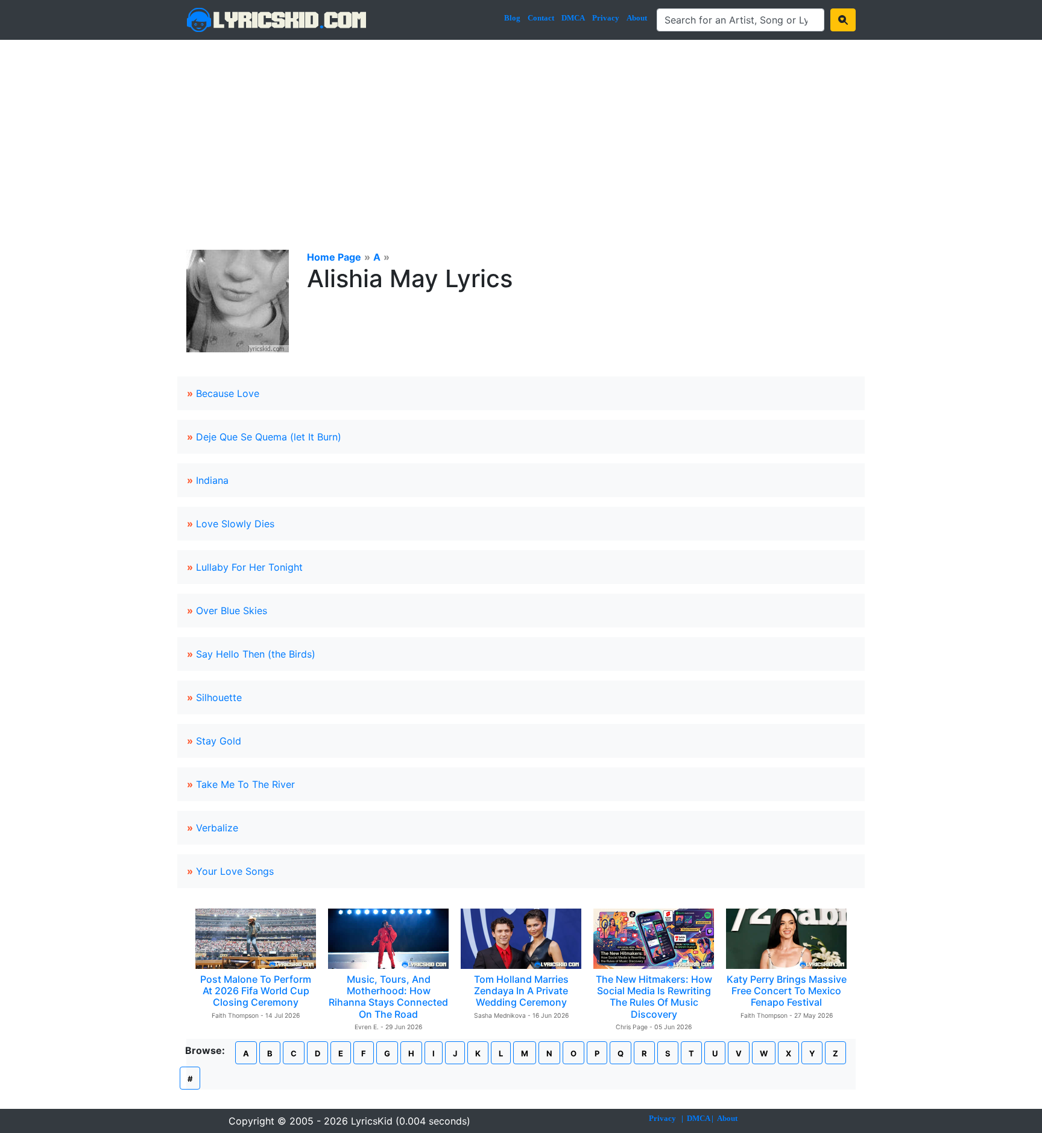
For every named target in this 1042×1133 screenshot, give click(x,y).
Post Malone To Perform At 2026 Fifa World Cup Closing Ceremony (255, 990)
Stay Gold (218, 741)
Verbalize (217, 828)
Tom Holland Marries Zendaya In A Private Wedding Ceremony (521, 990)
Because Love (227, 393)
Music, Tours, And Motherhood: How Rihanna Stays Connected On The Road (388, 996)
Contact (541, 17)
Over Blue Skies (231, 611)
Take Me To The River (245, 784)
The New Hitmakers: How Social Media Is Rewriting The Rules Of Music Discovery (654, 996)
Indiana (212, 480)
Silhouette (219, 697)
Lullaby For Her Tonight (249, 567)
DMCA (573, 17)
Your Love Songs (235, 871)
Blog (512, 17)
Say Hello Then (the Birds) (255, 654)
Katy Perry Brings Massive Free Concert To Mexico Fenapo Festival (787, 990)
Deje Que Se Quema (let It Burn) (268, 437)
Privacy (605, 17)
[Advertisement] (521, 130)
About (637, 17)
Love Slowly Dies (235, 524)
